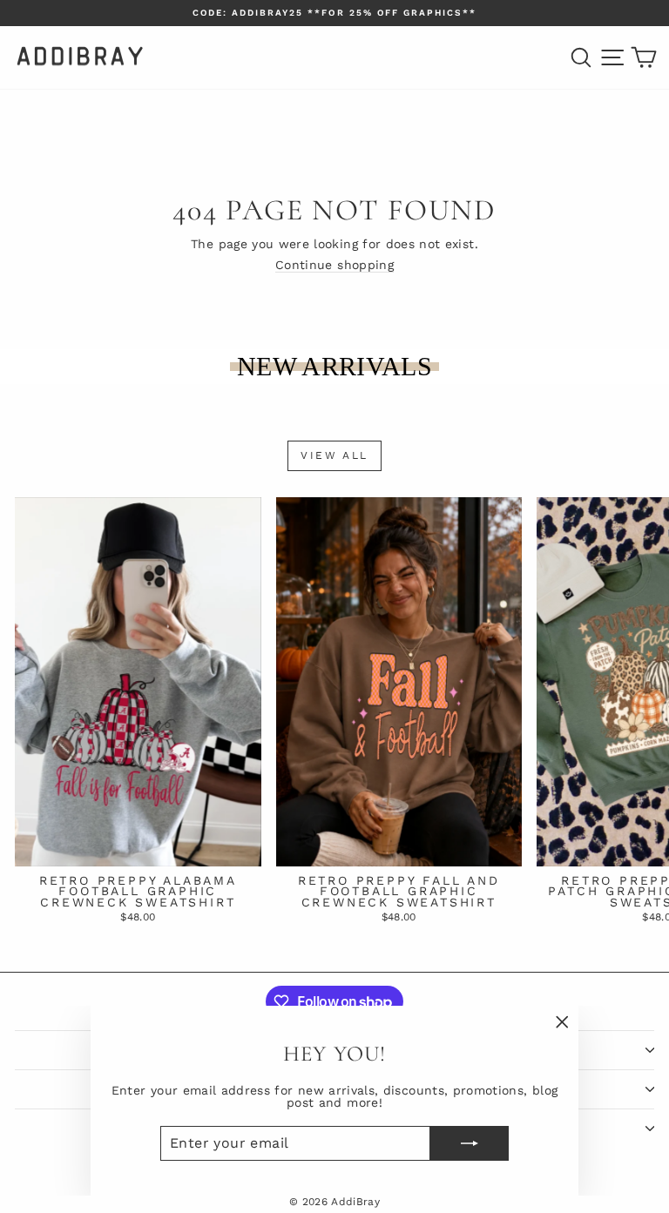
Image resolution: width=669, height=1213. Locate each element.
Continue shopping (334, 265)
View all (334, 455)
